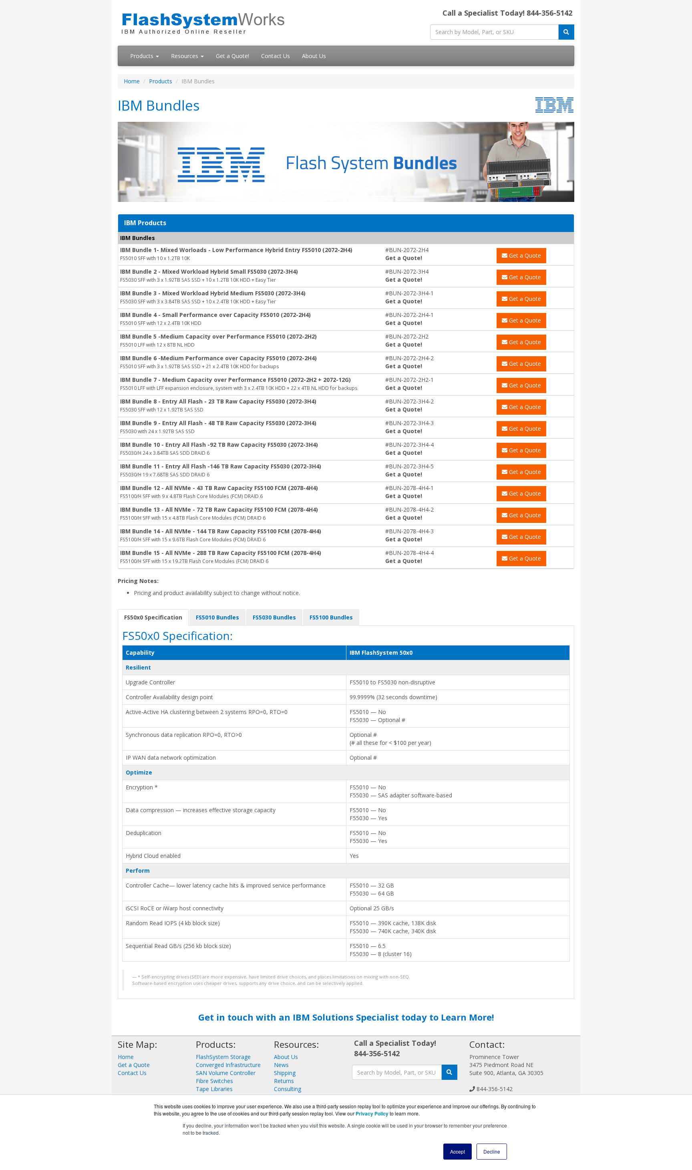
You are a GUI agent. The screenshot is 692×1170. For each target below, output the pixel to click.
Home (132, 81)
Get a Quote (524, 255)
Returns (284, 1081)
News (281, 1065)
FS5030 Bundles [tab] (274, 617)
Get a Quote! (232, 56)
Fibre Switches (214, 1081)
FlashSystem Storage (223, 1057)
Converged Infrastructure (228, 1065)
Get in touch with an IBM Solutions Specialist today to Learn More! (346, 1017)
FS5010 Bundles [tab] (217, 617)
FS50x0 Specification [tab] (153, 617)
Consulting (287, 1089)
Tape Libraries (214, 1089)
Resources (185, 56)
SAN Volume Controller (225, 1073)
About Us (314, 56)
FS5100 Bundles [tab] (331, 617)
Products (142, 56)
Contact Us (275, 56)
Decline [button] (491, 1151)
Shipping (285, 1073)
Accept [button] (457, 1151)
